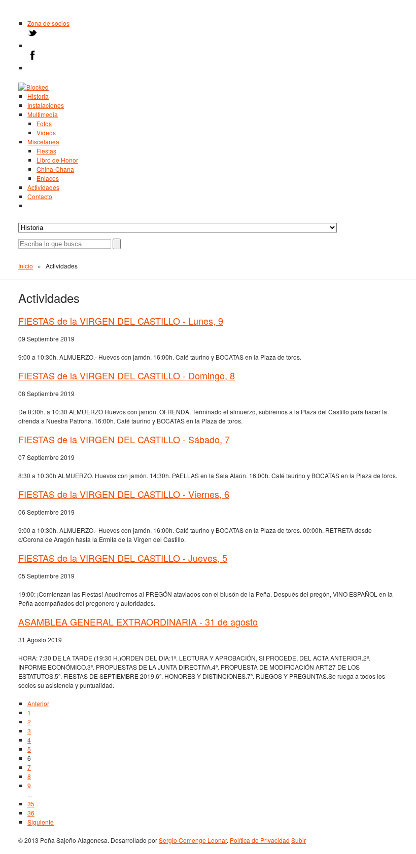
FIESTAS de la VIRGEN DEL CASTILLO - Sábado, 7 (124, 439)
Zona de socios (48, 23)
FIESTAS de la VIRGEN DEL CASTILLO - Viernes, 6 (123, 493)
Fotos (44, 123)
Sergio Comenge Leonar (193, 840)
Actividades (43, 187)
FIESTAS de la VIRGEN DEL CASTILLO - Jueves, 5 (122, 557)
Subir (298, 840)
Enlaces (48, 178)
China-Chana (55, 169)
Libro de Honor (57, 160)
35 (30, 803)
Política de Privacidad (260, 840)
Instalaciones (45, 105)
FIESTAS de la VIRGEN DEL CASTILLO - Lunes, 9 (120, 320)
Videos (46, 132)
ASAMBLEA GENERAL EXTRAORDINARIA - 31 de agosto (138, 621)
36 (30, 812)
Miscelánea (43, 141)
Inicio (25, 265)
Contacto (39, 196)
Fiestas (46, 150)
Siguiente (40, 822)
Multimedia (42, 114)
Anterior (38, 703)
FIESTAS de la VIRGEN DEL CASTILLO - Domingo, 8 (126, 375)
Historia (38, 96)
